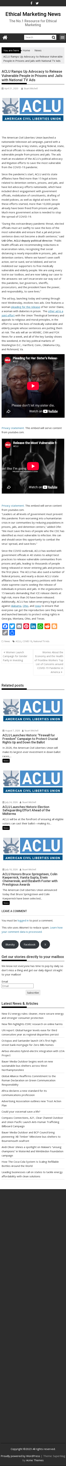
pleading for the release (25, 307)
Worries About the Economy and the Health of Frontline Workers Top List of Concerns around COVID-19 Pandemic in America (48, 662)
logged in (23, 920)
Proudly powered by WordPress (20, 1456)
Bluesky (10, 944)
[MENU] (62, 37)
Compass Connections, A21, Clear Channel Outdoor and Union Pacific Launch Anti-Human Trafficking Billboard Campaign (32, 1122)
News (7, 641)
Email (5, 981)
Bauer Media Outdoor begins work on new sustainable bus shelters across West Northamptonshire (27, 1066)
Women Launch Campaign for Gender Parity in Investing (15, 656)
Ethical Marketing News (33, 14)
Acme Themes (35, 1460)
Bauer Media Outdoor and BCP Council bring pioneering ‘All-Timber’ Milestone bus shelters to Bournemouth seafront (31, 1137)
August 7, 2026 (12, 730)
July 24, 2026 (11, 802)
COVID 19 (27, 641)
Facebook (29, 944)
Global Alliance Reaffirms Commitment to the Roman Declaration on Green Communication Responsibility (29, 1080)
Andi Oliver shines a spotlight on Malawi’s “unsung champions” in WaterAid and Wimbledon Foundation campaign (32, 1151)
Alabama (16, 606)
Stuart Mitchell (31, 88)
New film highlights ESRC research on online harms (32, 1024)
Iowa (38, 606)
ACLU (18, 641)
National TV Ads (41, 641)
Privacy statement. (13, 428)
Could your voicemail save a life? (21, 1111)
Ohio (25, 606)
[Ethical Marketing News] (5, 36)
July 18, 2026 (11, 869)
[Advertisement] (33, 1236)
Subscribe (33, 992)
